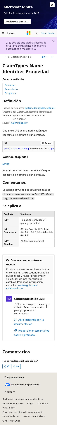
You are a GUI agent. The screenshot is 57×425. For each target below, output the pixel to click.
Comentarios (11, 89)
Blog (29, 403)
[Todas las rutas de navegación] (5, 57)
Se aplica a (10, 93)
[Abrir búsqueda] (37, 33)
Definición (10, 85)
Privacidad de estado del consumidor (21, 412)
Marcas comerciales (33, 416)
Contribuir (43, 403)
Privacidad (7, 407)
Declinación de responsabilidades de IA (22, 399)
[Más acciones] (52, 57)
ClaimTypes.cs (18, 122)
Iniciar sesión (48, 33)
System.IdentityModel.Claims (40, 107)
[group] (28, 148)
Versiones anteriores (12, 403)
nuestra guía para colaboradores (21, 286)
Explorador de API (20, 56)
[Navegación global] (3, 33)
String (5, 163)
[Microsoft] (29, 33)
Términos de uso (10, 416)
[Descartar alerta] (52, 4)
